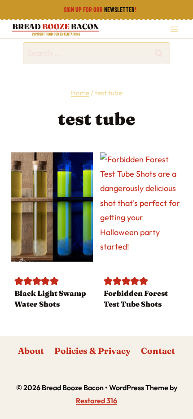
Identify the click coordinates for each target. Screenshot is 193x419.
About (31, 350)
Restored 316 (96, 400)
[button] (18, 280)
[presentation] (52, 207)
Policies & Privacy (92, 350)
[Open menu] (174, 29)
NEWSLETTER (119, 9)
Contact (158, 350)
